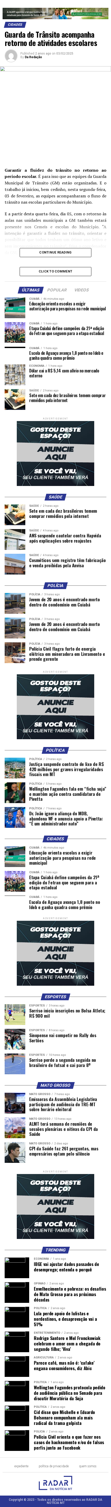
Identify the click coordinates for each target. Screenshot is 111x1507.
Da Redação (33, 57)
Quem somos (88, 1466)
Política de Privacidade (54, 1466)
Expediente (21, 1466)
